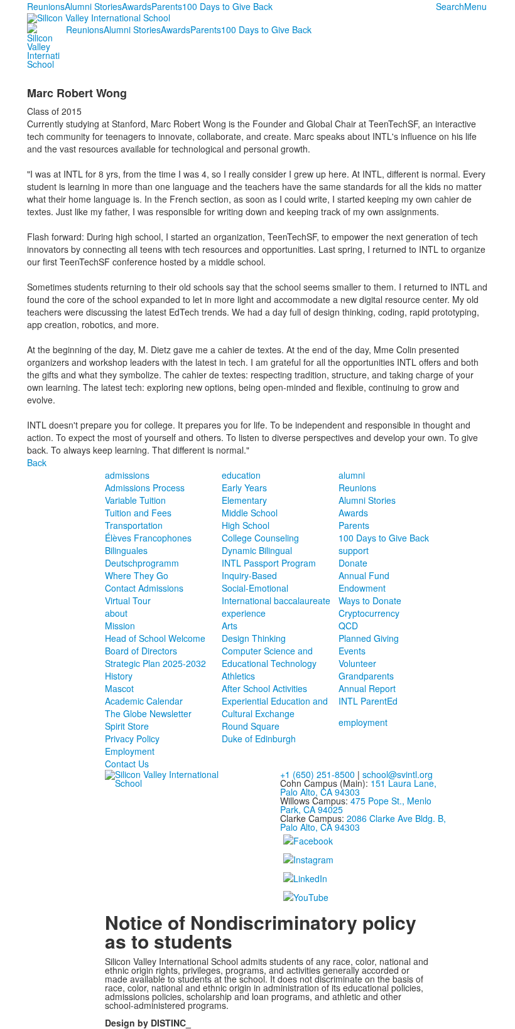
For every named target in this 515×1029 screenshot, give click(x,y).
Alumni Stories (93, 6)
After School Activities (264, 688)
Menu (475, 6)
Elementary (244, 500)
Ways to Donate (370, 600)
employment (363, 722)
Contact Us (127, 763)
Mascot (119, 688)
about (116, 613)
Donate (353, 563)
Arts (229, 625)
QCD (348, 625)
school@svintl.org (397, 774)
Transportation (134, 525)
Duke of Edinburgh (259, 738)
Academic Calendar (144, 701)
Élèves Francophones (148, 537)
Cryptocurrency (369, 613)
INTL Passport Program (269, 563)
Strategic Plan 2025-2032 (155, 663)
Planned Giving (369, 638)
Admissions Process (145, 487)
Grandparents (366, 675)
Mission (120, 625)
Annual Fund (364, 575)
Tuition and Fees (138, 512)
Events (352, 650)
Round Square (250, 726)
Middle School (250, 512)
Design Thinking (254, 638)
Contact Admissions (144, 588)
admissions (127, 475)
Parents (166, 6)
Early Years (244, 487)
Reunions (46, 6)
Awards (136, 6)
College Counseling (260, 537)
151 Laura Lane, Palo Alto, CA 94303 (358, 787)
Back (36, 462)
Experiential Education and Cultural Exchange (275, 707)
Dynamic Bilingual (257, 550)
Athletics (238, 675)
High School (245, 525)
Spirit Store (127, 726)
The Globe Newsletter (148, 713)
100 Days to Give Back (227, 6)
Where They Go (136, 575)
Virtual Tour (128, 600)
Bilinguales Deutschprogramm (142, 556)
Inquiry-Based (249, 575)
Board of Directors (141, 650)
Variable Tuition (135, 500)
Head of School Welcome (155, 638)
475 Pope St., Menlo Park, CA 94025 (355, 805)
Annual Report (367, 688)
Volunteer (357, 663)
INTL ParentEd (368, 701)
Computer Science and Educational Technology (269, 656)
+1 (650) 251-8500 (317, 774)
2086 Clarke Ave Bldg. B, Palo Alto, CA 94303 (363, 822)
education (241, 475)
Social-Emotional (255, 588)
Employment (129, 751)
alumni (352, 475)
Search (450, 6)
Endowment (362, 588)
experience (244, 613)
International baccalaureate (276, 600)
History (119, 675)
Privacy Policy (132, 738)
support (354, 550)
